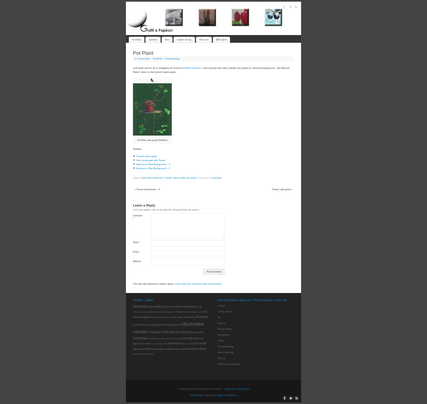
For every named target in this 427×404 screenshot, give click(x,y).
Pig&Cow (198, 338)
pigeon (136, 343)
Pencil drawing (225, 352)
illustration (193, 324)
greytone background (166, 324)
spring (186, 344)
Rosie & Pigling (157, 344)
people (188, 338)
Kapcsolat (230, 389)
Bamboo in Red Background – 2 (153, 168)
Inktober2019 (178, 332)
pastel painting (177, 339)
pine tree (145, 343)
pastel (168, 339)
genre (148, 325)
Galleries (153, 39)
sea (165, 343)
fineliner (202, 317)
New (167, 39)
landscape (140, 338)
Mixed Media (225, 329)
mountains (154, 338)
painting (162, 339)
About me (203, 39)
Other (221, 340)
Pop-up (221, 358)
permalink (217, 178)
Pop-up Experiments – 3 (147, 189)
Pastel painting (172, 59)
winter (151, 354)
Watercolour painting (229, 364)
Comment (137, 217)
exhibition (190, 317)
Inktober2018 (158, 332)
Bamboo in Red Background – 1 (153, 164)
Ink (219, 317)
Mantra (220, 395)
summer (145, 349)
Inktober (140, 331)
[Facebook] (284, 7)
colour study (169, 317)
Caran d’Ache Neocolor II (153, 178)
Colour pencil (225, 311)
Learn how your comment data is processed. (198, 283)
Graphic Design (184, 39)
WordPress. (232, 395)
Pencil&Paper (196, 395)
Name (136, 242)
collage (221, 305)
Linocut (221, 323)
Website (137, 261)
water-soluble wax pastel (185, 178)
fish (134, 325)
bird (149, 306)
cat (199, 306)
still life (194, 343)
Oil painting (224, 334)
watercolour (197, 349)
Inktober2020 (196, 332)
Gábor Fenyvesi (192, 68)
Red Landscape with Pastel (150, 160)
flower (169, 178)
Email (136, 252)
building (158, 306)
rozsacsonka (143, 59)
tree (154, 349)
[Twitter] (290, 7)
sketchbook (175, 343)
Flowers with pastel (146, 156)
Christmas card (194, 312)
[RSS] (296, 7)
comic (180, 317)
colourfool (157, 317)
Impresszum (243, 389)
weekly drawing (140, 354)
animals (139, 306)
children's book (140, 312)
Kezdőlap (136, 39)
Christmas (180, 311)
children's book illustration (160, 312)
